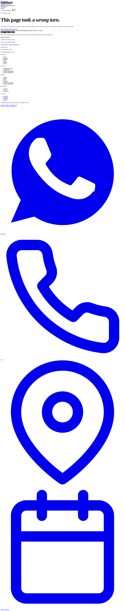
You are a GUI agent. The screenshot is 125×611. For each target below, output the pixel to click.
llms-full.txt (12, 106)
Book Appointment (6, 10)
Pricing (8, 5)
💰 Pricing (11, 30)
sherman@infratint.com (14, 44)
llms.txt (7, 106)
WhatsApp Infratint (5, 37)
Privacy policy (9, 105)
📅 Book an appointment (19, 30)
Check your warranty (8, 82)
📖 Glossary (34, 30)
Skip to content (4, 1)
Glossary (5, 62)
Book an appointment (8, 72)
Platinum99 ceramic (8, 68)
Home (2, 5)
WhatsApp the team (12, 29)
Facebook (5, 97)
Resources (3, 6)
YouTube (5, 98)
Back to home (4, 29)
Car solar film (6, 69)
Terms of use (3, 105)
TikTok (5, 100)
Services (5, 5)
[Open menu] (14, 10)
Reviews (5, 59)
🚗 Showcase (28, 30)
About (4, 63)
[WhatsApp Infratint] (12, 10)
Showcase (12, 5)
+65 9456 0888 (4, 44)
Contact (2, 8)
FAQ (4, 79)
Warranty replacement (8, 71)
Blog (4, 60)
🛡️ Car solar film (5, 30)
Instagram (5, 96)
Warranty (5, 81)
